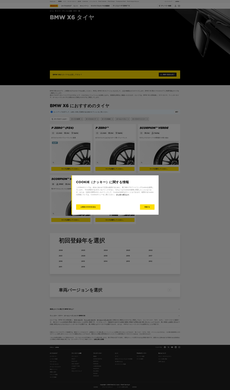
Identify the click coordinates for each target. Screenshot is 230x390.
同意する (147, 207)
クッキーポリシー (122, 195)
